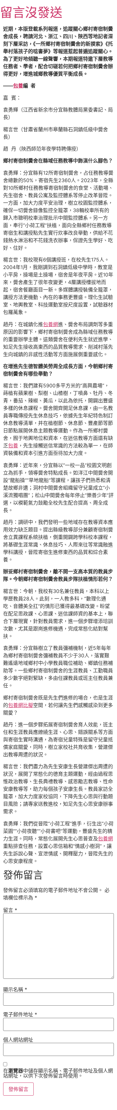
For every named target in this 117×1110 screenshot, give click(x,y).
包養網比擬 (20, 705)
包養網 (50, 324)
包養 (18, 85)
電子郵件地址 (20, 1014)
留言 (10, 910)
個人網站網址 (18, 1039)
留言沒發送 (31, 12)
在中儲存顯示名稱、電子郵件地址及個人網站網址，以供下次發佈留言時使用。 (58, 1073)
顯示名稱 (15, 989)
